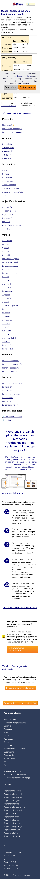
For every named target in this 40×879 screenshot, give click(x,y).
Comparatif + (7, 218)
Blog (6, 859)
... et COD (6, 341)
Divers (6, 742)
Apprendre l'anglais (12, 800)
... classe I (6, 280)
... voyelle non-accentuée (12, 192)
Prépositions (7, 401)
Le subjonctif (7, 291)
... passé (5, 302)
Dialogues (8, 745)
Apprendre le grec (11, 813)
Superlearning (9, 752)
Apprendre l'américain (13, 797)
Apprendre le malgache (13, 820)
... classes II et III (9, 338)
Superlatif (6, 222)
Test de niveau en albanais (15, 774)
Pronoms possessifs (10, 368)
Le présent (6, 244)
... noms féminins (9, 185)
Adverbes (6, 229)
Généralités (7, 144)
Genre (4, 170)
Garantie (7, 726)
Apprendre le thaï (11, 833)
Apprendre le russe (12, 830)
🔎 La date (6, 420)
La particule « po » (10, 405)
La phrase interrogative (12, 383)
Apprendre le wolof (12, 836)
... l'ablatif (6, 195)
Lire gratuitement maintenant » (16, 649)
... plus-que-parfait (10, 305)
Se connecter (9, 855)
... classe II (6, 284)
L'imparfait (6, 269)
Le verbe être (7, 345)
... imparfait (7, 298)
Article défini (7, 155)
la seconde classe (8, 106)
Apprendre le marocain (13, 823)
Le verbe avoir (8, 349)
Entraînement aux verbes (14, 748)
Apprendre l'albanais (12, 791)
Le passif (6, 313)
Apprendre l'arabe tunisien (15, 807)
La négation (7, 387)
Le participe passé (10, 262)
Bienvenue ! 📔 (8, 125)
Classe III (6, 255)
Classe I (5, 248)
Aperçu (7, 732)
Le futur (5, 309)
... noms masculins (9, 181)
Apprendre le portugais (13, 826)
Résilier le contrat (11, 868)
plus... (6, 839)
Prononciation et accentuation (14, 132)
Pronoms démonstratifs (12, 364)
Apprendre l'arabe (11, 804)
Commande (8, 729)
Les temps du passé (10, 259)
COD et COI (7, 390)
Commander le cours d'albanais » (20, 703)
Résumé (7, 736)
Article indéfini (8, 151)
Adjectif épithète (9, 211)
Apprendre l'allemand (13, 794)
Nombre (5, 174)
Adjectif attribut (9, 214)
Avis (5, 765)
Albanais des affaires (12, 771)
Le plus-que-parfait (10, 273)
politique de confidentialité (20, 76)
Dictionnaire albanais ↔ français (17, 778)
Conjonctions (7, 398)
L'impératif (6, 331)
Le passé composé (10, 266)
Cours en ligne (10, 755)
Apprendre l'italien (11, 817)
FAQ (5, 761)
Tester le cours (10, 719)
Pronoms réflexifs (9, 371)
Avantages (8, 739)
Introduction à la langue (12, 128)
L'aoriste (5, 277)
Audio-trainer (9, 758)
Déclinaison (7, 177)
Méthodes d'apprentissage (15, 723)
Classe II (5, 251)
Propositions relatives (11, 394)
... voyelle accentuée (10, 188)
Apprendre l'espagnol (13, 810)
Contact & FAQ (10, 862)
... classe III (6, 287)
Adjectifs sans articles (11, 225)
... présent (6, 295)
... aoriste (6, 323)
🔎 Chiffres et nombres (12, 416)
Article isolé (7, 158)
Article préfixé (8, 148)
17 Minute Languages (13, 852)
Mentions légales (11, 865)
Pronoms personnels (10, 360)
